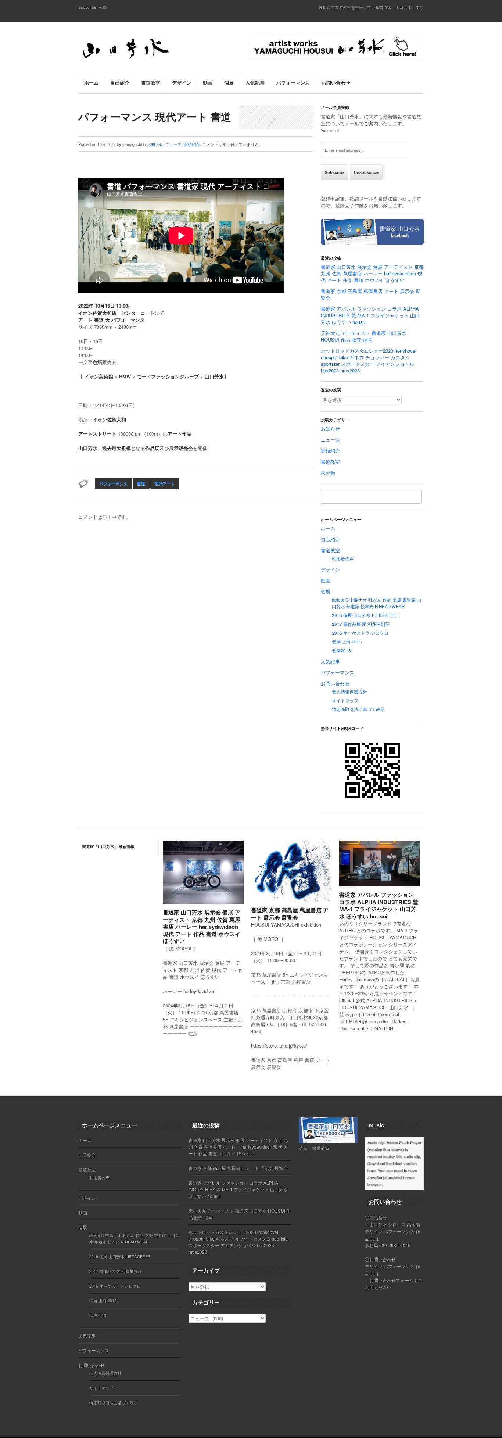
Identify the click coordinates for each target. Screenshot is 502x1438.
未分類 (328, 472)
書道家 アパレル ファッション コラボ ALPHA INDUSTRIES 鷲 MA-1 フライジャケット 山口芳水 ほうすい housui (370, 315)
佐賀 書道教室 (314, 1148)
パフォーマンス (113, 483)
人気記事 (330, 661)
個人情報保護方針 (349, 692)
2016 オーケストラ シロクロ (360, 633)
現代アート (165, 483)
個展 (325, 591)
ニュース (173, 144)
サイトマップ (345, 700)
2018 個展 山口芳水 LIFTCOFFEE (365, 615)
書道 (141, 483)
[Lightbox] (232, 899)
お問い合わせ (335, 683)
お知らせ (155, 144)
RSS (102, 7)
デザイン (330, 569)
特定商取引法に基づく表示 (358, 709)
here (371, 1170)
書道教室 (330, 461)
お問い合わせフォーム (391, 1280)
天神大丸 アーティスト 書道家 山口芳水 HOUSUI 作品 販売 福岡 (363, 336)
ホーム (328, 528)
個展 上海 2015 (347, 642)
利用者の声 (343, 558)
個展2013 (341, 650)
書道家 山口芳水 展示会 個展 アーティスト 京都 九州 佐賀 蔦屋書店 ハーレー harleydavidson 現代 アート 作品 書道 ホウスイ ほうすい (372, 273)
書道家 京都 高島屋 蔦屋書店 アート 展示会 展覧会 (370, 294)
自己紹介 (330, 539)
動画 (325, 580)
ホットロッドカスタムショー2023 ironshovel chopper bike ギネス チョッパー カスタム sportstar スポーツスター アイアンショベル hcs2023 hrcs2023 (368, 360)
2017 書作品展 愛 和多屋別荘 (361, 624)
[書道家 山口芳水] (140, 50)
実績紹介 (192, 144)
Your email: (330, 130)
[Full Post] (240, 899)
